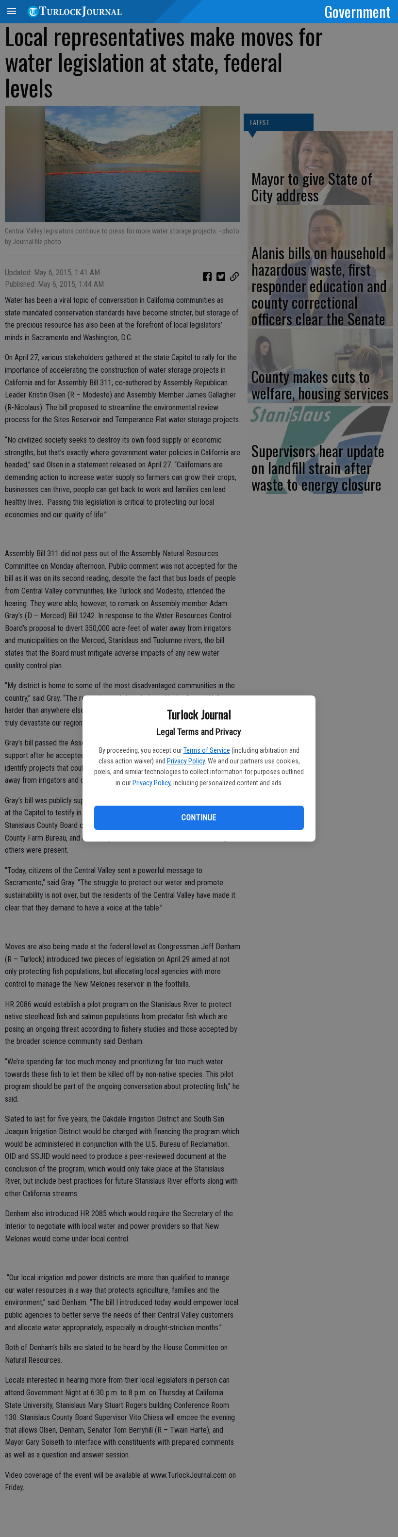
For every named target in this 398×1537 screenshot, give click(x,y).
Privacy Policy (186, 761)
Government (358, 11)
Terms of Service (206, 750)
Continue (199, 817)
